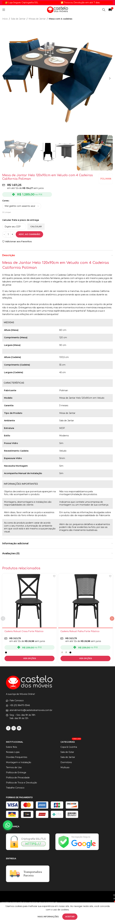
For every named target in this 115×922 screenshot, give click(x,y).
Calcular (36, 226)
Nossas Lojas (12, 752)
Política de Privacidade (18, 777)
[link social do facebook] (8, 728)
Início (5, 18)
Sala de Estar (67, 752)
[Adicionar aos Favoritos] (54, 576)
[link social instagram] (13, 728)
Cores (5, 200)
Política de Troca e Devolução (21, 782)
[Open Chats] (8, 825)
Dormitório (66, 762)
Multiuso (64, 767)
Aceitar (69, 916)
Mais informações (48, 916)
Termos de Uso (14, 767)
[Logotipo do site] (57, 9)
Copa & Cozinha (68, 747)
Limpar (7, 212)
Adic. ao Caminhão (29, 234)
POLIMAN (105, 178)
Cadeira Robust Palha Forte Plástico (79, 631)
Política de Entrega (16, 772)
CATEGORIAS (70, 741)
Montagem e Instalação (18, 762)
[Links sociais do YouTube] (19, 728)
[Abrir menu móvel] (4, 10)
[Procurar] (104, 10)
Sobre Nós (11, 747)
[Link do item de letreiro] (66, 2)
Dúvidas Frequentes (16, 757)
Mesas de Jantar (37, 18)
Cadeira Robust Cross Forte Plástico (23, 631)
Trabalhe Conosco (15, 787)
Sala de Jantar (18, 18)
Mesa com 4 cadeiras (60, 18)
